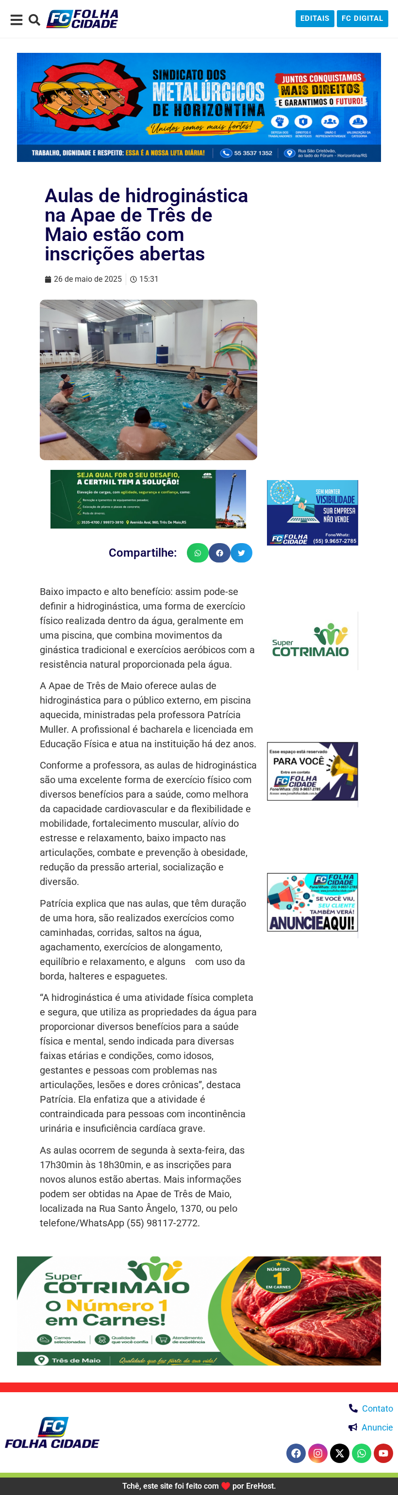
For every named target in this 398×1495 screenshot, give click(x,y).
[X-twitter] (339, 1453)
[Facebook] (296, 1453)
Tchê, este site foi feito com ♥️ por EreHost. (199, 1486)
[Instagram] (318, 1453)
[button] (198, 553)
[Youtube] (383, 1453)
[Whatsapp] (361, 1453)
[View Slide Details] (199, 107)
